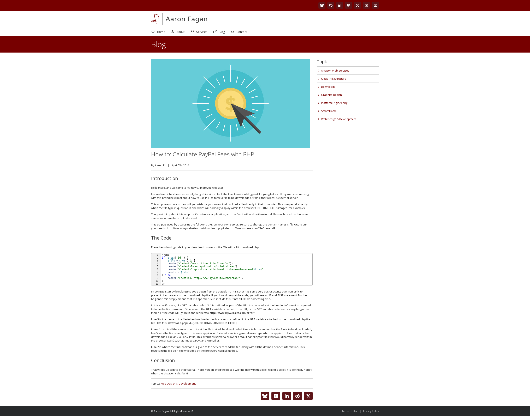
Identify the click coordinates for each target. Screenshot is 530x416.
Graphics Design (331, 95)
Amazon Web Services (335, 70)
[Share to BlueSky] (265, 396)
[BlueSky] (321, 5)
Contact (241, 32)
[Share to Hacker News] (275, 396)
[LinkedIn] (339, 5)
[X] (357, 5)
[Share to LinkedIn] (286, 396)
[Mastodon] (348, 5)
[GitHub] (330, 5)
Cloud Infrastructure (333, 78)
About (181, 32)
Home (161, 32)
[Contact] (375, 5)
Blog (222, 32)
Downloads (328, 87)
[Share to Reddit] (297, 396)
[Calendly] (366, 5)
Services (201, 32)
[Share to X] (308, 396)
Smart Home (329, 111)
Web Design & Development (178, 383)
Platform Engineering (334, 103)
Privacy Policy (371, 411)
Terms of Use (350, 411)
